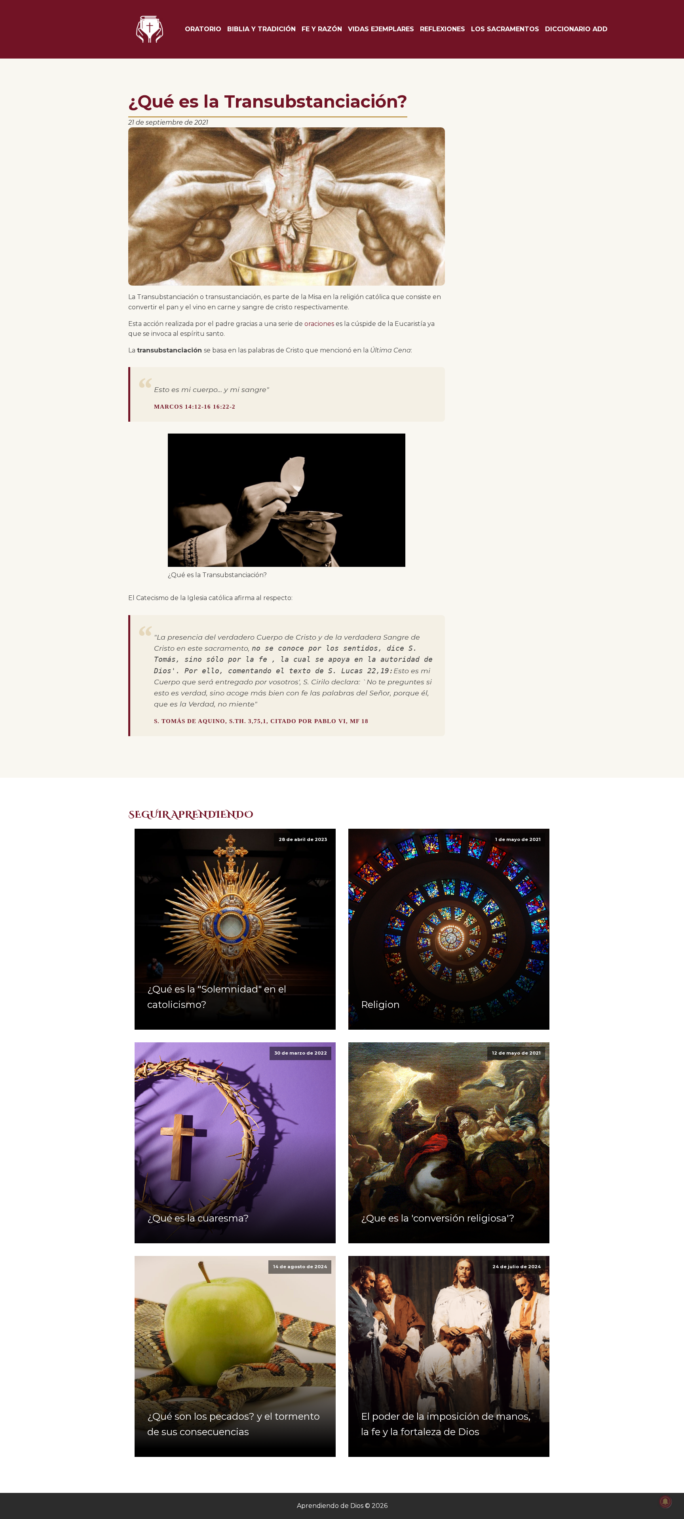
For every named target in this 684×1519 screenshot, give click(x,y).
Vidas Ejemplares (381, 29)
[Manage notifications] (665, 1501)
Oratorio (203, 29)
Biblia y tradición (261, 29)
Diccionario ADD (576, 29)
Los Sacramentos (505, 29)
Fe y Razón (322, 29)
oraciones (319, 324)
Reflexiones (442, 29)
